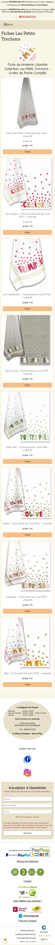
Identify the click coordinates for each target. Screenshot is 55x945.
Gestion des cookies (27, 941)
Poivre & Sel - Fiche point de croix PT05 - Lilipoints (27, 372)
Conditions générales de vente (27, 934)
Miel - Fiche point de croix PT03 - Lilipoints (27, 673)
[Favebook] (27, 759)
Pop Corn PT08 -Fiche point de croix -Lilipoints (27, 135)
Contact (27, 881)
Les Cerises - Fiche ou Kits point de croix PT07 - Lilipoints (28, 215)
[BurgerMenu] (5, 24)
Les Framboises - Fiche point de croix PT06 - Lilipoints (27, 296)
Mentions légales (27, 930)
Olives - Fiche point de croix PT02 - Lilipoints (27, 523)
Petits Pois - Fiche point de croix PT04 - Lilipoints (27, 449)
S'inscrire (28, 833)
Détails (27, 152)
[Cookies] (5, 940)
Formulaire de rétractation (27, 938)
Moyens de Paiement (27, 861)
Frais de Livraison (27, 921)
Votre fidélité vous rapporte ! (27, 901)
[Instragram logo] (27, 773)
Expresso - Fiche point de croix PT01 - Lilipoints (27, 598)
